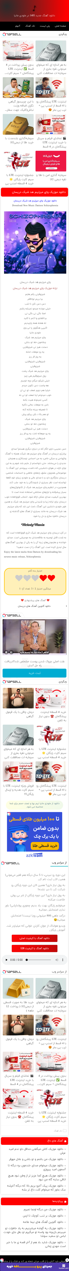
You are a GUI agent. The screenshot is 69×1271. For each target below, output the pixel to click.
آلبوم (17, 26)
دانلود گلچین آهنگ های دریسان (34, 606)
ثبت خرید (35, 673)
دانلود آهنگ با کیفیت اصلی (34, 938)
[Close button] (67, 1260)
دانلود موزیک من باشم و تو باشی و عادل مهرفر (36, 1159)
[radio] (51, 578)
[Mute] (11, 652)
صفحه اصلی (60, 26)
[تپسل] (2, 1260)
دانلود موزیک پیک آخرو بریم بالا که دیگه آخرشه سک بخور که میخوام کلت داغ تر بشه (36, 1188)
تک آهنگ (30, 26)
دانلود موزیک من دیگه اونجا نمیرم (43, 1210)
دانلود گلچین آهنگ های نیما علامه (43, 1222)
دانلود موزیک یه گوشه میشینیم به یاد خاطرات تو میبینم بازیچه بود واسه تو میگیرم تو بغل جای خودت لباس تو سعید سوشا (34, 1232)
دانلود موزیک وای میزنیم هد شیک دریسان (39, 192)
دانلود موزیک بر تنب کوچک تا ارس (43, 1216)
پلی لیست (45, 26)
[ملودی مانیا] (34, 8)
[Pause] (6, 652)
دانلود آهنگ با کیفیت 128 (34, 948)
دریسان (24, 282)
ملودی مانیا (35, 332)
